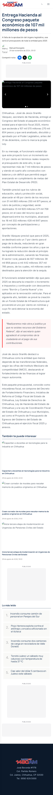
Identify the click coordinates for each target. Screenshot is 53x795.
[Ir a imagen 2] (27, 106)
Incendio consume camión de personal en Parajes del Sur (26, 615)
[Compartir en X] (25, 58)
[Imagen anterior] (5, 94)
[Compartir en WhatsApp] (30, 58)
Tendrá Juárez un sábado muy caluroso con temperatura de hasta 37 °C (27, 658)
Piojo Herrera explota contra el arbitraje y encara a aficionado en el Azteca (29, 628)
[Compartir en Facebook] (19, 58)
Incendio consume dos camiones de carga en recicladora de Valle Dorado (28, 643)
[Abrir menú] (48, 4)
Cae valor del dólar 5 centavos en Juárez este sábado (28, 672)
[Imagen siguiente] (47, 94)
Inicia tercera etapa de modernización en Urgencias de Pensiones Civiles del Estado (26, 553)
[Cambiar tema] (42, 4)
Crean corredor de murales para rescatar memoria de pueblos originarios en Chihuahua (25, 512)
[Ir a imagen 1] (25, 106)
